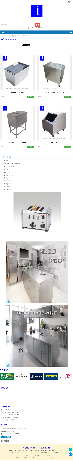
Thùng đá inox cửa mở (54, 142)
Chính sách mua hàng (10, 412)
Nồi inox (6, 169)
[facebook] (2, 441)
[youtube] (7, 441)
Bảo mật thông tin (8, 420)
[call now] (71, 451)
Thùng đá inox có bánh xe (54, 92)
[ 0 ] (70, 2)
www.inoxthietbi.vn (36, 458)
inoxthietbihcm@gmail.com (16, 429)
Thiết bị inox (6, 157)
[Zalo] (71, 455)
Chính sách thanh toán (10, 417)
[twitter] (5, 441)
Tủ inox (6, 160)
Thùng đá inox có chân (17, 142)
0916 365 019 (40, 28)
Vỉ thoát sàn (8, 186)
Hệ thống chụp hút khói (12, 163)
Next (71, 375)
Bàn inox (7, 172)
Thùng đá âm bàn (17, 92)
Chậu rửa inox (8, 175)
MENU (2, 32)
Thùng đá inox (8, 184)
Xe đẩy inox (8, 181)
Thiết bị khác (8, 189)
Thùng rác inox (9, 166)
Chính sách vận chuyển (10, 414)
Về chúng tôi (6, 409)
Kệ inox (6, 178)
